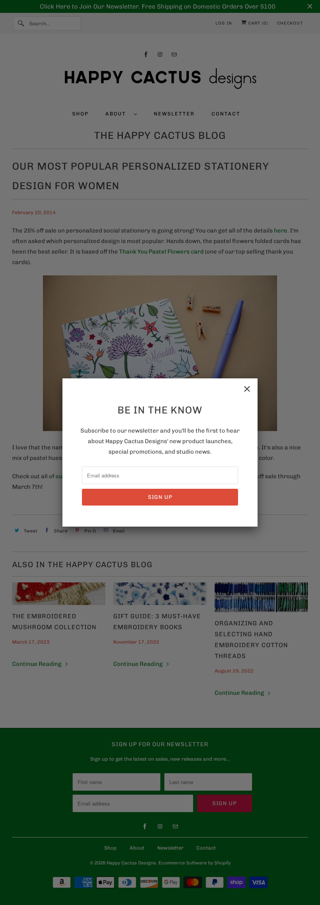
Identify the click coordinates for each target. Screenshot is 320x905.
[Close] (247, 388)
